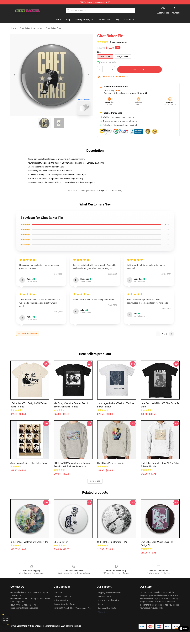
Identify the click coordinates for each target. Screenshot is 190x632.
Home (13, 28)
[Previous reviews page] (158, 333)
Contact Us (102, 604)
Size (99, 52)
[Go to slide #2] (59, 123)
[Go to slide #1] (44, 123)
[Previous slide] (15, 75)
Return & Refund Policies (108, 600)
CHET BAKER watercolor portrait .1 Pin (29, 542)
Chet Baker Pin (61, 542)
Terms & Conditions (62, 596)
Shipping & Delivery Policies (109, 592)
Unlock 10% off (5, 619)
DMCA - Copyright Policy (64, 604)
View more (95, 481)
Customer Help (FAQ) (107, 608)
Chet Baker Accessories (30, 28)
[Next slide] (88, 75)
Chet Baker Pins (53, 28)
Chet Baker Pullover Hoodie (110, 463)
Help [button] (185, 628)
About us (58, 592)
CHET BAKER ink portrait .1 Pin (112, 542)
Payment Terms (104, 596)
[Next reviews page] (171, 333)
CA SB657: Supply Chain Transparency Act (72, 608)
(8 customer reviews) (118, 42)
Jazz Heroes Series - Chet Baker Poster (29, 463)
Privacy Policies (61, 600)
